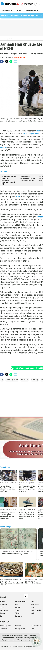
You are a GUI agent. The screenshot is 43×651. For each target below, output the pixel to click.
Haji (38, 131)
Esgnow (2, 613)
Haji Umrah (7, 11)
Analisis (17, 607)
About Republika (5, 626)
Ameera (2, 601)
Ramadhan (18, 616)
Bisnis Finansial (36, 610)
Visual (17, 613)
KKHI (18, 196)
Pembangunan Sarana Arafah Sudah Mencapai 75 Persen (27, 178)
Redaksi (18, 626)
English (33, 613)
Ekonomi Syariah (20, 601)
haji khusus (24, 380)
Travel (12, 39)
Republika (4, 15)
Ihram (7, 39)
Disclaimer (3, 629)
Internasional (4, 610)
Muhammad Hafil (19, 57)
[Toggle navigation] (2, 3)
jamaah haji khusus (31, 133)
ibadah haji (34, 380)
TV (1, 616)
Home (2, 39)
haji (2, 380)
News (19, 11)
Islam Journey (32, 11)
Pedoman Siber (36, 626)
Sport (32, 607)
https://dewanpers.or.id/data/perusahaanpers (16, 640)
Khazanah (3, 604)
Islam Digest (35, 604)
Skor (32, 601)
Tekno (17, 610)
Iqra (16, 604)
